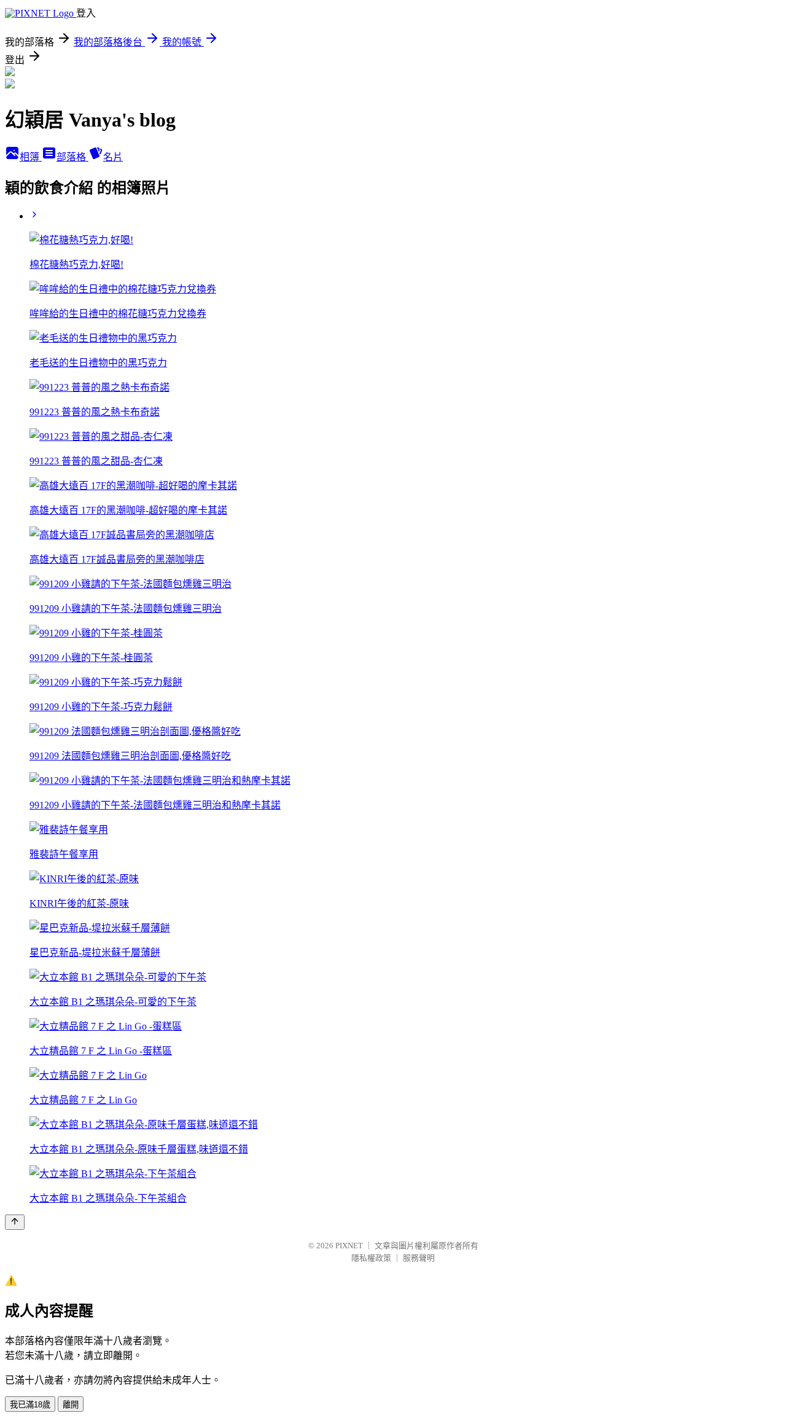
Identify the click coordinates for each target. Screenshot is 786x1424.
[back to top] (15, 1222)
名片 (113, 157)
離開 (71, 1404)
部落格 (72, 157)
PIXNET (349, 1245)
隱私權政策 (371, 1257)
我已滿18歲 (30, 1404)
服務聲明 (419, 1257)
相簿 (31, 157)
